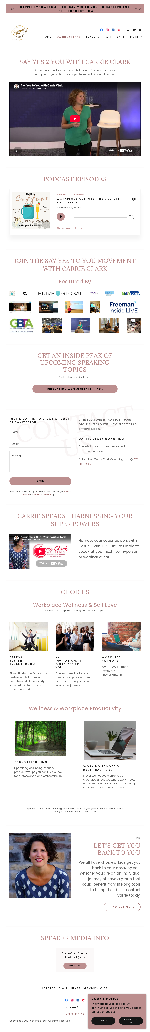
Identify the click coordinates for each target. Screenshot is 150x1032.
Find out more (122, 907)
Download (75, 965)
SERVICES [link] (90, 988)
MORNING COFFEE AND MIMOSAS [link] (70, 194)
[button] (140, 30)
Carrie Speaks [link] (69, 37)
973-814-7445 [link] (75, 1013)
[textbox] (40, 431)
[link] (20, 32)
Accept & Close (131, 1021)
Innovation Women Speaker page (75, 389)
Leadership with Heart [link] (105, 37)
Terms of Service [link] (42, 494)
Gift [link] (104, 988)
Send (40, 481)
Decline (103, 1020)
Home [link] (47, 37)
